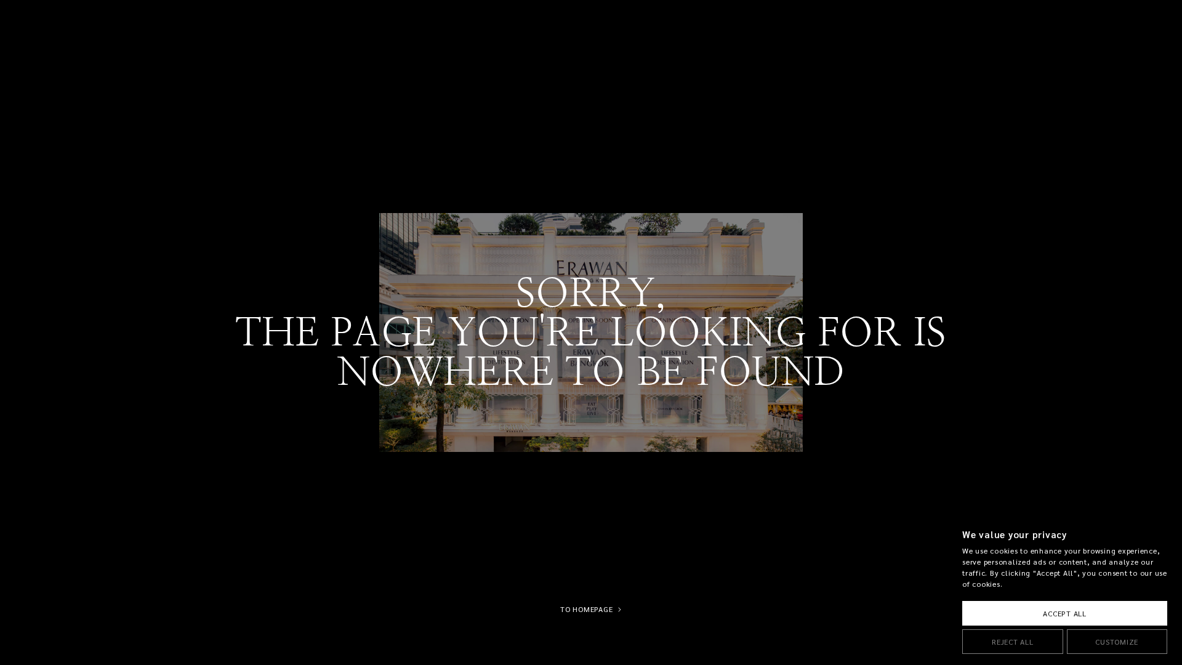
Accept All (1065, 613)
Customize (1116, 641)
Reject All (1013, 641)
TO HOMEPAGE (586, 609)
